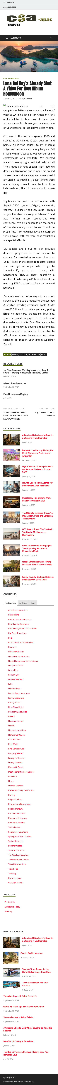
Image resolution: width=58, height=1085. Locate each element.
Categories (11, 602)
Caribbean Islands (16, 651)
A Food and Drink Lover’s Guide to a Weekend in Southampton (37, 437)
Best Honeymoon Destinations (22, 628)
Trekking (12, 873)
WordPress (18, 1081)
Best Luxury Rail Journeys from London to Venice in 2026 (36, 499)
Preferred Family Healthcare (21, 790)
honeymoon (34, 354)
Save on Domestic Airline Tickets (18, 1017)
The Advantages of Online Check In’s (20, 996)
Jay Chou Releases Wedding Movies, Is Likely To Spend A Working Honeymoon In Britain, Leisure (26, 371)
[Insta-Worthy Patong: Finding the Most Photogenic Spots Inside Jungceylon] (11, 450)
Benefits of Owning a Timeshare (18, 1041)
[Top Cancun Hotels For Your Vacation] (11, 982)
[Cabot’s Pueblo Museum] (10, 953)
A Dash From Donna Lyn (14, 383)
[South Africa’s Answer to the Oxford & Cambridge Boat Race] (11, 969)
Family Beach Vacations (19, 693)
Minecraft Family (15, 767)
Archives (23, 602)
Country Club (14, 674)
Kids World (13, 744)
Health (11, 725)
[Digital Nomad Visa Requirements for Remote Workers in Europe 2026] (11, 466)
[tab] (10, 603)
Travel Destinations (17, 864)
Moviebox (12, 776)
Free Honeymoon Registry (15, 394)
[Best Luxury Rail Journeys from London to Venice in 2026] (11, 498)
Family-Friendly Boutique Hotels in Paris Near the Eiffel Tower (38, 578)
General (11, 716)
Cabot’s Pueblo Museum (31, 953)
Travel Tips (13, 868)
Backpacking (13, 614)
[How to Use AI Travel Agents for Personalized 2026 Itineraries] (11, 483)
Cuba (10, 684)
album (15, 354)
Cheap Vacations (15, 665)
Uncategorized (14, 878)
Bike (10, 637)
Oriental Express (15, 785)
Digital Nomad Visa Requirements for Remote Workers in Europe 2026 (37, 469)
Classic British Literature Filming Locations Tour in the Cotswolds (37, 563)
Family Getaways (16, 697)
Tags (33, 602)
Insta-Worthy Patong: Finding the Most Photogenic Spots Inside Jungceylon (37, 453)
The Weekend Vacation (18, 855)
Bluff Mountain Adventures (20, 642)
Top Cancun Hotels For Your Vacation (35, 984)
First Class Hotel (15, 707)
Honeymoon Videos (11, 79)
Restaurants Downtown (19, 804)
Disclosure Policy (12, 906)
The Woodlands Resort (18, 859)
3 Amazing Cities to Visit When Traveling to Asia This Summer (27, 1029)
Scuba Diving (14, 827)
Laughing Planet (15, 753)
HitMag (30, 1081)
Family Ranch (14, 702)
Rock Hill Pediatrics (16, 813)
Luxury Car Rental (16, 758)
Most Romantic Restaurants (21, 771)
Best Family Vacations (18, 624)
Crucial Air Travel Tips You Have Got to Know (23, 1006)
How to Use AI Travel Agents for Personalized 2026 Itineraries (37, 484)
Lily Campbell (26, 99)
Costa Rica (13, 670)
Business (12, 647)
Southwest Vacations (18, 831)
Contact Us (10, 902)
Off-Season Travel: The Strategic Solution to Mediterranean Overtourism (37, 532)
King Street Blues (16, 748)
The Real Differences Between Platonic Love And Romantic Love (25, 1053)
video (43, 354)
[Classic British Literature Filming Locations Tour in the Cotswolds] (11, 562)
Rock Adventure (15, 808)
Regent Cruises (15, 799)
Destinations (14, 688)
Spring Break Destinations (20, 836)
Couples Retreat (15, 679)
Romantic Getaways (17, 818)
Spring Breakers (15, 841)
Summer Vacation (16, 850)
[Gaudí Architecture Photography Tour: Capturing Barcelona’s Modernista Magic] (11, 545)
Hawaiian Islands (15, 721)
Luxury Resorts (15, 762)
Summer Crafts (15, 845)
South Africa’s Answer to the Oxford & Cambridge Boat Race (36, 970)
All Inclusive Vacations (18, 610)
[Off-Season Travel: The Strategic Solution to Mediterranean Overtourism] (11, 529)
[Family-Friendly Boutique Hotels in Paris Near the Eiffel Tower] (11, 577)
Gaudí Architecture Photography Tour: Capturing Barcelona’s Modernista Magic (37, 548)
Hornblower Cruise (16, 734)
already (23, 354)
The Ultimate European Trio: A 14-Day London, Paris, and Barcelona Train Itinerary (38, 515)
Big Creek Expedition (17, 633)
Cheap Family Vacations (19, 656)
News (10, 781)
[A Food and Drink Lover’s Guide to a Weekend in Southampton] (11, 435)
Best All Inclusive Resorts (20, 619)
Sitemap (8, 911)
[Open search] (51, 38)
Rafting (11, 794)
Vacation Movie (15, 882)
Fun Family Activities (17, 711)
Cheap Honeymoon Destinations (23, 660)
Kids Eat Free (14, 739)
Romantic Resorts (16, 822)
